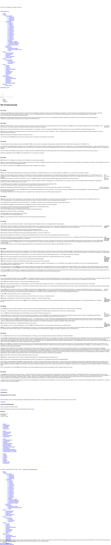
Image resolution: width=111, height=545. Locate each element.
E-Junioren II (11, 33)
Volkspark (5, 459)
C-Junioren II (11, 26)
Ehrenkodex (8, 73)
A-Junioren (10, 22)
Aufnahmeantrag (9, 77)
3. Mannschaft (11, 19)
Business (5, 84)
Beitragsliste (8, 81)
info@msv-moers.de (5, 417)
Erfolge (9, 50)
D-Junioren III (11, 30)
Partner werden (9, 85)
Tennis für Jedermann (10, 56)
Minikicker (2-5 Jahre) (12, 41)
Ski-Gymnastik (6, 448)
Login (7, 74)
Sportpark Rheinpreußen (11, 69)
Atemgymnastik (6, 441)
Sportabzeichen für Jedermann (9, 449)
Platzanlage (8, 55)
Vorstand (7, 66)
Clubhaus (8, 70)
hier (33, 409)
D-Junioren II (11, 29)
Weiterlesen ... (3, 401)
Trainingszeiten (9, 57)
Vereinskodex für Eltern (13, 44)
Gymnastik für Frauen (7, 440)
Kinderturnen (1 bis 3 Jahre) (8, 446)
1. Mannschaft (11, 17)
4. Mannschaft (11, 20)
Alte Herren (8, 45)
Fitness (4, 58)
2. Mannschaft (11, 18)
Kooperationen (9, 72)
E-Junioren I (10, 32)
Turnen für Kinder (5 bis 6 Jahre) (9, 451)
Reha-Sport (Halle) (7, 444)
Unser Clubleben (9, 54)
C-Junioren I (10, 25)
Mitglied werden (6, 76)
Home (4, 13)
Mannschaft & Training (13, 48)
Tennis (4, 51)
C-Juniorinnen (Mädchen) (13, 42)
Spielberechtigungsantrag (11, 78)
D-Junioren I (10, 28)
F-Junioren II (10, 37)
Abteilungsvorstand (10, 52)
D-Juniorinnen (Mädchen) (13, 43)
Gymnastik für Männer (7, 443)
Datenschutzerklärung (32, 469)
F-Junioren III (11, 39)
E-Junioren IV (11, 35)
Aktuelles (8, 65)
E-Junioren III (11, 34)
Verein (4, 64)
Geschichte (8, 67)
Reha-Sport (10, 63)
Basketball (5, 442)
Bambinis (10, 40)
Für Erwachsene (11, 62)
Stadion (4, 458)
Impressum (25, 469)
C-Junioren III (11, 27)
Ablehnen (7, 543)
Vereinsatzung (8, 80)
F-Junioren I (10, 36)
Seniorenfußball (9, 15)
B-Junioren (10, 24)
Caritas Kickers (9, 47)
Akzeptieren (2, 543)
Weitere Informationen (4, 544)
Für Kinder (10, 61)
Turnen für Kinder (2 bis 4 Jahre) (9, 450)
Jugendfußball (8, 21)
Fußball (4, 14)
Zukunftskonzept (9, 71)
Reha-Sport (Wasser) (7, 445)
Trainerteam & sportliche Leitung (15, 49)
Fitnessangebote (9, 59)
